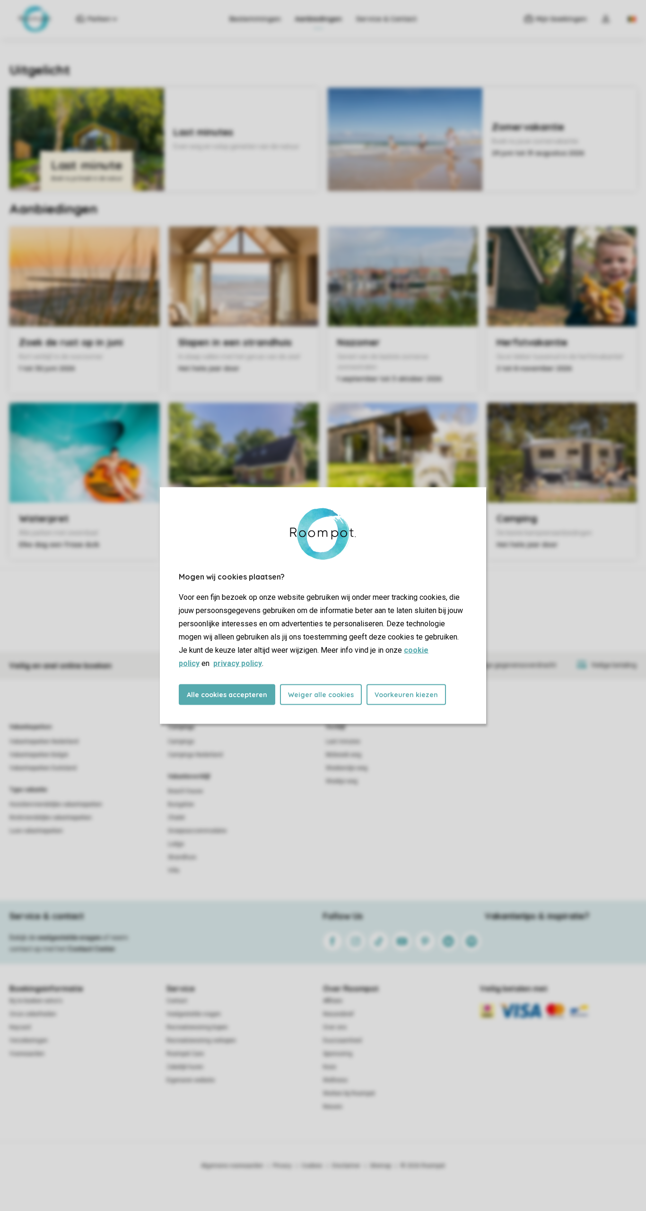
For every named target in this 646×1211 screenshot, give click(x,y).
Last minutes (343, 741)
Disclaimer (346, 1165)
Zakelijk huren (184, 1067)
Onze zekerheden (32, 1014)
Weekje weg (342, 781)
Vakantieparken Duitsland (43, 768)
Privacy (282, 1165)
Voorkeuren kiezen (406, 695)
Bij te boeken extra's (35, 1001)
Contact (176, 1001)
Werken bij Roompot (349, 1093)
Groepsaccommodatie (197, 830)
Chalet (176, 817)
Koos (329, 1067)
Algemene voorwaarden (232, 1165)
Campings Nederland (195, 754)
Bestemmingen (255, 19)
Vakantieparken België (38, 754)
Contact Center (91, 949)
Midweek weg (343, 754)
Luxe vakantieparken (36, 830)
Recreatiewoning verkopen (201, 1040)
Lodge (176, 844)
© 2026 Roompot (423, 1165)
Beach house (185, 791)
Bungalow (181, 804)
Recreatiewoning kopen (197, 1027)
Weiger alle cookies (321, 695)
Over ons (335, 1027)
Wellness (335, 1080)
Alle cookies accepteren (227, 695)
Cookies (312, 1165)
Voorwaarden (26, 1053)
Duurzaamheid (342, 1040)
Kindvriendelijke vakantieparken (50, 817)
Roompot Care (185, 1053)
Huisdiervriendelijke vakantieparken (55, 804)
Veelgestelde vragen (193, 1014)
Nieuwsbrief (338, 1014)
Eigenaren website (190, 1080)
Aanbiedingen (318, 19)
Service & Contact (386, 19)
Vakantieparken (30, 727)
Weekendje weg (346, 768)
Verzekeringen (28, 1040)
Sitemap (380, 1165)
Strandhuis (182, 857)
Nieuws (332, 1106)
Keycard (20, 1027)
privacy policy (237, 663)
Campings (181, 727)
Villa (173, 870)
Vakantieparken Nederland (44, 741)
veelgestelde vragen (69, 937)
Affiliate (332, 1001)
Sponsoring (337, 1053)
